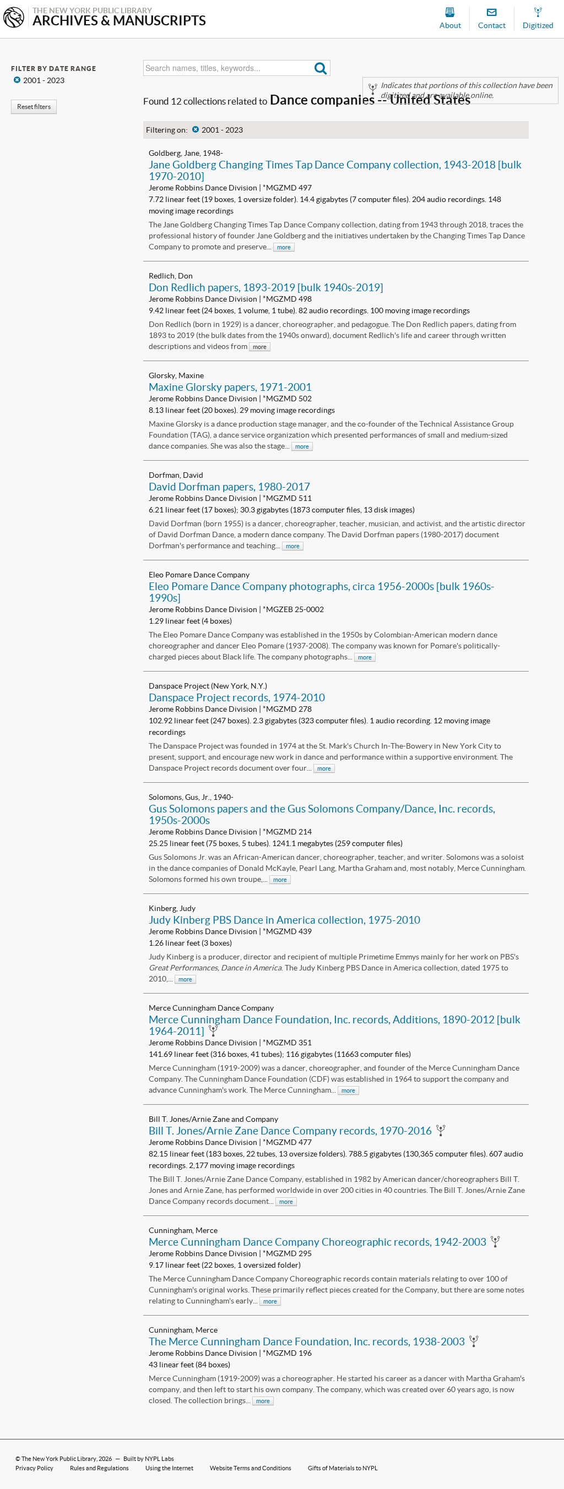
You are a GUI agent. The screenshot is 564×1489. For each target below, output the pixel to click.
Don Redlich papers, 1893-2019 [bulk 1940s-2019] (266, 287)
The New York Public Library (58, 1458)
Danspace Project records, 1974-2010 (237, 697)
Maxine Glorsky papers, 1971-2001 (230, 387)
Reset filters (34, 106)
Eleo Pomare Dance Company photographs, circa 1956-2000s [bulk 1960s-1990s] (322, 592)
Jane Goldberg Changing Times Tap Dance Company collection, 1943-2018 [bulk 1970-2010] (335, 170)
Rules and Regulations (99, 1468)
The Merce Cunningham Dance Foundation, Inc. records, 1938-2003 (307, 1341)
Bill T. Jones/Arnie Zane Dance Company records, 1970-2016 (290, 1131)
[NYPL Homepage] (13, 18)
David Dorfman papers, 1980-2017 (229, 487)
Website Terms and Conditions (250, 1468)
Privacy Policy (34, 1468)
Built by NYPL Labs (148, 1458)
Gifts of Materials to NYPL (343, 1468)
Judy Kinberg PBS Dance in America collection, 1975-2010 (284, 920)
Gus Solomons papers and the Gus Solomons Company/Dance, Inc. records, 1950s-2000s (322, 814)
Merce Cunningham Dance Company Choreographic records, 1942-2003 (317, 1242)
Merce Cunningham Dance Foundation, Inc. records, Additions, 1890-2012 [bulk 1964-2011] (334, 1025)
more (284, 247)
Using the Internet (169, 1468)
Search (320, 68)
